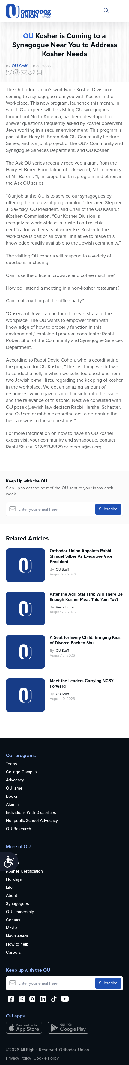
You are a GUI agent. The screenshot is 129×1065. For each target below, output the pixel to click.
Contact (13, 920)
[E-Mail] (24, 72)
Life (9, 888)
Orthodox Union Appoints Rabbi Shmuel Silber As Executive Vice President (81, 556)
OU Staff (19, 66)
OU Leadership (20, 912)
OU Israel (14, 788)
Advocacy (15, 780)
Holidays (14, 879)
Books (12, 796)
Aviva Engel (65, 607)
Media (11, 928)
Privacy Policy (18, 1058)
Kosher (13, 863)
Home (11, 855)
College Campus (21, 772)
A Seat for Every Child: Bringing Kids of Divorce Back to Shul (85, 640)
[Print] (40, 72)
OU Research (18, 829)
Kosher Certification (24, 871)
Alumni (12, 805)
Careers (13, 953)
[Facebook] (16, 72)
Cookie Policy (46, 1058)
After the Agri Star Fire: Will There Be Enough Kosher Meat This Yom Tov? (86, 597)
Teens (11, 764)
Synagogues (17, 904)
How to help (17, 944)
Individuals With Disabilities (31, 813)
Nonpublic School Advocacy (32, 821)
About (11, 896)
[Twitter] (9, 72)
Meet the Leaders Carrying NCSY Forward (82, 683)
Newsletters (17, 936)
